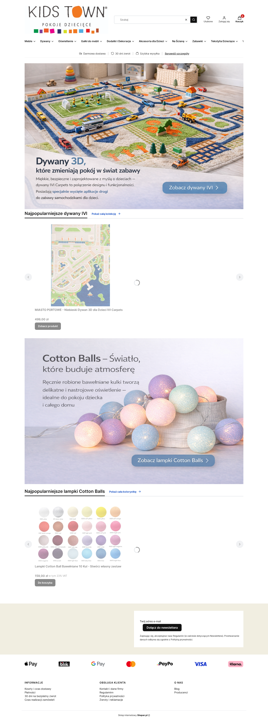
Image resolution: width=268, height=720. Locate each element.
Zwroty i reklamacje (111, 699)
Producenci (181, 692)
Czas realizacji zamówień (40, 699)
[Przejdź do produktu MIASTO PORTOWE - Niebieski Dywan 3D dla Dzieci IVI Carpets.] (80, 265)
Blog (177, 688)
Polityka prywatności (112, 696)
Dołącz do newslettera (162, 627)
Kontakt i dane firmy (111, 688)
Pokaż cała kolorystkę (122, 491)
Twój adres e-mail (150, 621)
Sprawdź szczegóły (177, 53)
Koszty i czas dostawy (38, 688)
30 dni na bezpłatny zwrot (40, 696)
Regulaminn (106, 692)
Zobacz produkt (48, 326)
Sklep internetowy (132, 715)
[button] (193, 20)
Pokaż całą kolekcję (104, 213)
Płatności (30, 692)
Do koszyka (45, 582)
